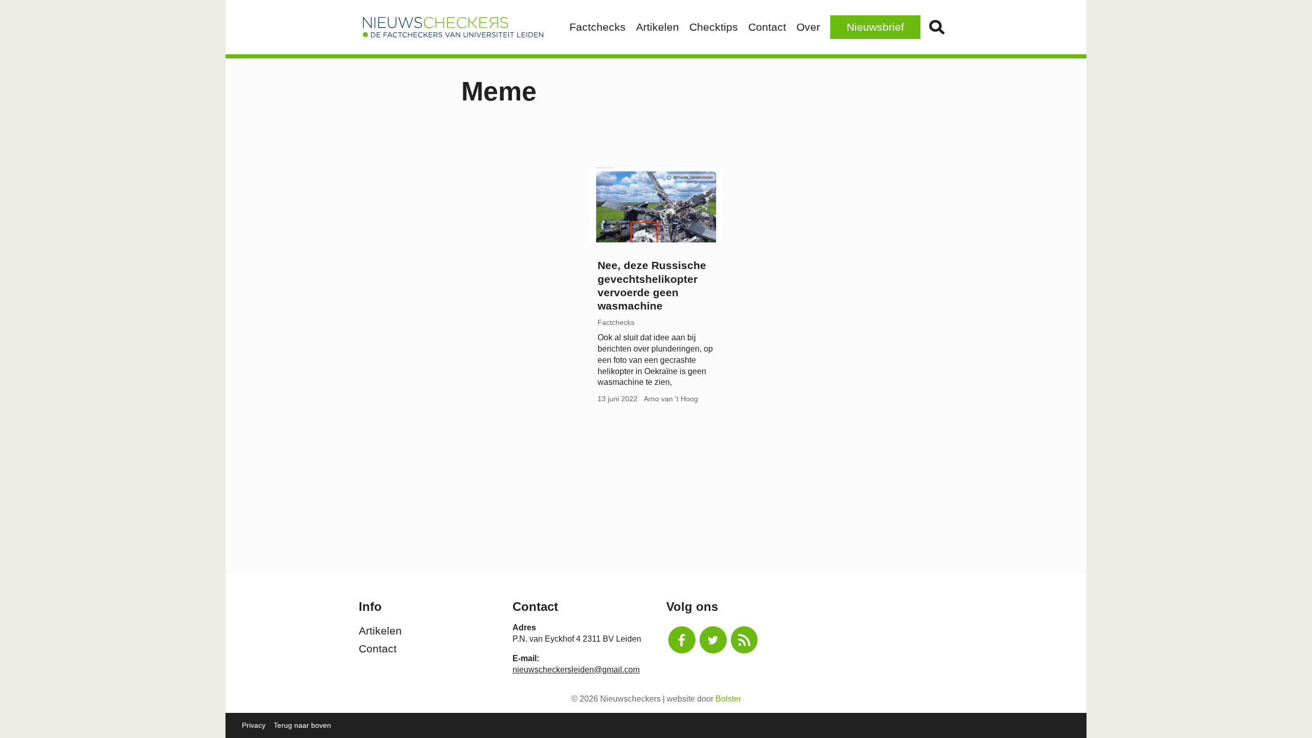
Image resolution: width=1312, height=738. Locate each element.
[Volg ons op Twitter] (713, 639)
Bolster (728, 698)
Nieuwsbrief (875, 27)
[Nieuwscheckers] (453, 27)
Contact (767, 27)
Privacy (253, 725)
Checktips (713, 27)
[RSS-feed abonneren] (744, 639)
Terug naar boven (302, 725)
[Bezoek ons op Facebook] (681, 639)
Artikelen (657, 27)
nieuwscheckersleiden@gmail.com (576, 669)
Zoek (937, 27)
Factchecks (597, 27)
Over (808, 27)
